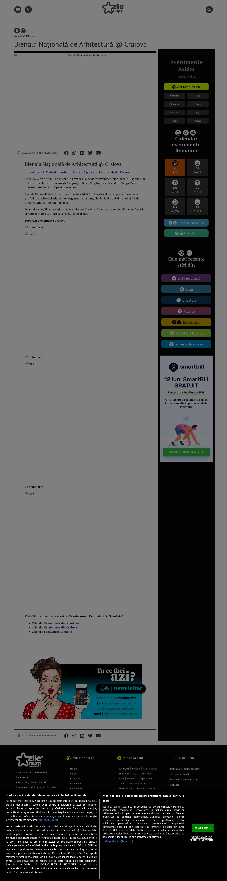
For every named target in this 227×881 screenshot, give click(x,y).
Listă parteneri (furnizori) (118, 841)
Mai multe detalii (49, 820)
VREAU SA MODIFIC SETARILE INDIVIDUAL (202, 839)
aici (49, 853)
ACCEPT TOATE (203, 827)
